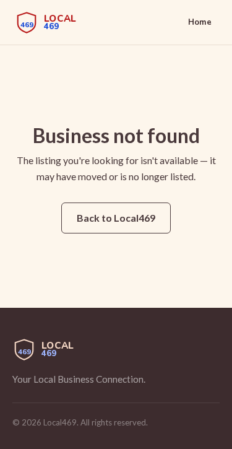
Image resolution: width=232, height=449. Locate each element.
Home (200, 22)
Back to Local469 (116, 218)
